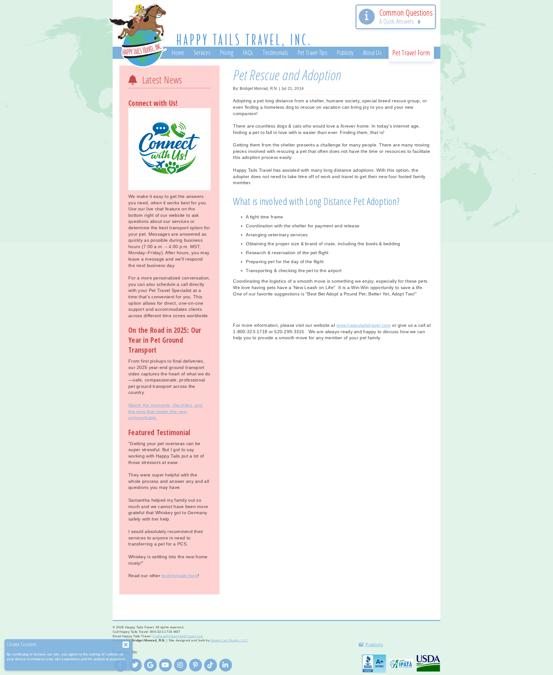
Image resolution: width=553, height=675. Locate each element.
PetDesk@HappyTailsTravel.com (178, 636)
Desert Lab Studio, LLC (229, 640)
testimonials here (180, 575)
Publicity (374, 644)
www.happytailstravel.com (363, 325)
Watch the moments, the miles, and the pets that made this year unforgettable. (165, 411)
